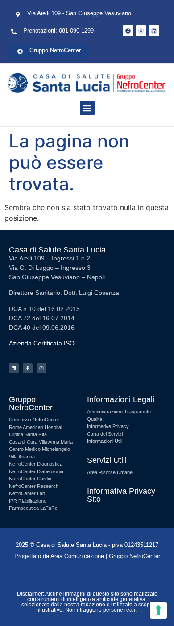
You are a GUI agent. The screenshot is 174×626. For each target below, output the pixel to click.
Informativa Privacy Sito (121, 495)
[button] (87, 108)
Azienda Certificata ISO (42, 343)
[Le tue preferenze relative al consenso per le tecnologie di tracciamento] (158, 610)
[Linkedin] (14, 368)
